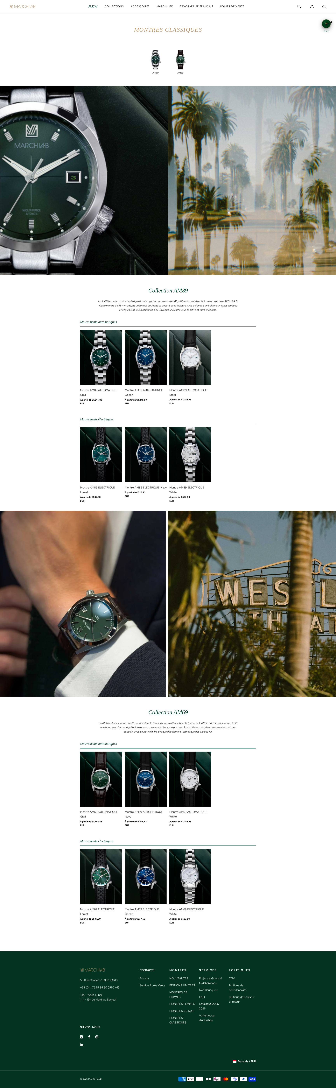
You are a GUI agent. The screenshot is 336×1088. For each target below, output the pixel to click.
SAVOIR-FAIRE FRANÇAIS (196, 6)
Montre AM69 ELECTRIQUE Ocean (142, 912)
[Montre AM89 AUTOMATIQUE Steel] (190, 357)
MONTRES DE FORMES (178, 995)
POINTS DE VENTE (232, 6)
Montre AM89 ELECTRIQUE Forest (97, 490)
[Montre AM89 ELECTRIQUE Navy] (146, 454)
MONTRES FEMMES (182, 1004)
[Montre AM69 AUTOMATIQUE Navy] (146, 779)
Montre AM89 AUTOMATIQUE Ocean (144, 392)
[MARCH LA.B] (22, 6)
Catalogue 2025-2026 (209, 1006)
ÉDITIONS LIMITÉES (182, 985)
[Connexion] (312, 6)
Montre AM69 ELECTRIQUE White (186, 912)
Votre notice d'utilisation (206, 1018)
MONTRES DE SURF (182, 1011)
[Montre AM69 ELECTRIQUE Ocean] (146, 876)
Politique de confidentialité (237, 988)
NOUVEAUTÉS (178, 978)
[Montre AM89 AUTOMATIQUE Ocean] (146, 357)
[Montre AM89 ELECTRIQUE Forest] (101, 454)
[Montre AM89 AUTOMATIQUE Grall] (101, 357)
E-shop (144, 978)
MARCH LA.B (95, 1078)
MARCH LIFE (165, 6)
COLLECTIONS (114, 6)
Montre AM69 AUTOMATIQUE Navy (144, 814)
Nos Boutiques (208, 990)
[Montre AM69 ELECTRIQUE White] (190, 876)
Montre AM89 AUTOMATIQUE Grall (99, 392)
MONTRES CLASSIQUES (177, 1020)
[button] (299, 6)
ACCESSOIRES (140, 6)
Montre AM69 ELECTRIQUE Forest (97, 912)
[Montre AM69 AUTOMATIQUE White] (190, 779)
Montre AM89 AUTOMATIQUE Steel (188, 392)
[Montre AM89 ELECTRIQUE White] (190, 454)
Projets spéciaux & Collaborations (210, 981)
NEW (93, 6)
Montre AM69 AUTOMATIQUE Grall (99, 814)
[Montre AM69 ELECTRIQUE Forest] (101, 876)
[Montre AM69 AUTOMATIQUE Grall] (101, 779)
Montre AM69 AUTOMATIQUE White (188, 814)
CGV (232, 978)
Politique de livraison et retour (241, 999)
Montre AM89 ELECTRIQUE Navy (146, 487)
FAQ (202, 997)
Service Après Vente (152, 985)
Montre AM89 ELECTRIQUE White (186, 490)
